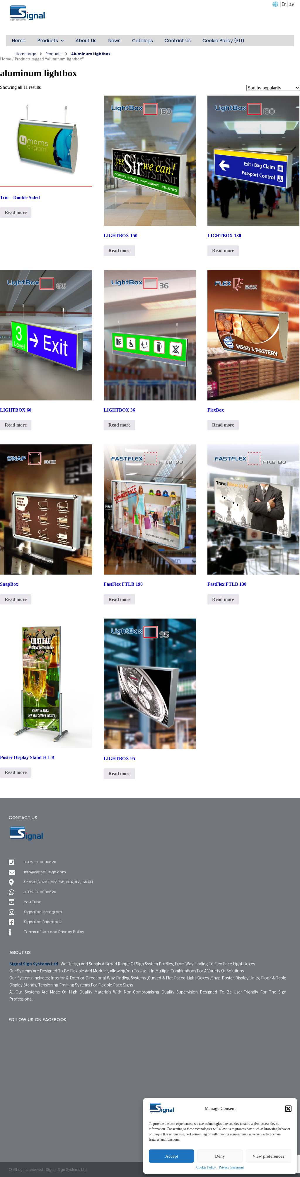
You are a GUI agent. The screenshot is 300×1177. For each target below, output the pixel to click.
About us (86, 40)
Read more (16, 212)
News (114, 40)
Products (47, 40)
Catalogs (142, 40)
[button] (288, 1109)
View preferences (268, 1156)
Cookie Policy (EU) (223, 40)
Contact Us (178, 40)
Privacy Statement (231, 1167)
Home (5, 59)
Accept (171, 1156)
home (18, 40)
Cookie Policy (206, 1167)
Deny (220, 1156)
